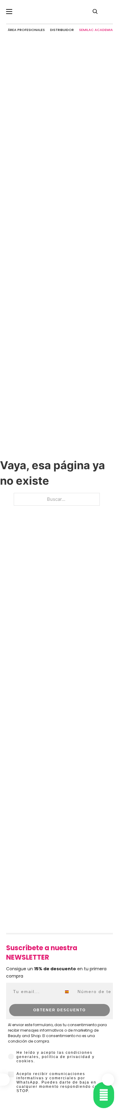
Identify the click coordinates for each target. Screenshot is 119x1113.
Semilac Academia (96, 29)
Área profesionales (26, 29)
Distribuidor (62, 29)
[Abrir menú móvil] (9, 11)
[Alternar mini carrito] (108, 1080)
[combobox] (68, 992)
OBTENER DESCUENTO (59, 1010)
